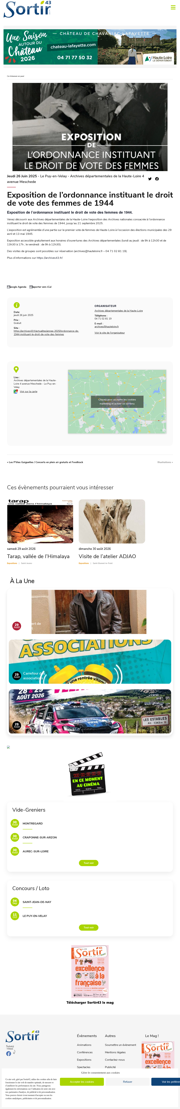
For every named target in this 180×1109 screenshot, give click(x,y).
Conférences (85, 1052)
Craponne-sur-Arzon (40, 837)
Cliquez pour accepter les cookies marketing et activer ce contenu (117, 401)
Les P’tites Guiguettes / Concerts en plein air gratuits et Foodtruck (45, 462)
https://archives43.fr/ (50, 258)
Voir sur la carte (28, 391)
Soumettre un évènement (120, 1045)
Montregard (33, 824)
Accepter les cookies (82, 1081)
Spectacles (83, 1067)
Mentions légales (115, 1052)
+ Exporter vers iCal (41, 287)
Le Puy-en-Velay (35, 916)
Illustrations (165, 462)
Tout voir (89, 863)
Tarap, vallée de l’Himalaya (38, 556)
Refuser (127, 1081)
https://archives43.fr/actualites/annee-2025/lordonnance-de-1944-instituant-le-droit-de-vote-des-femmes (46, 332)
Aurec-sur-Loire (36, 851)
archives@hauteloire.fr (107, 326)
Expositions (84, 1060)
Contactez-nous (115, 1060)
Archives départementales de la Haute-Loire (119, 310)
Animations (84, 1045)
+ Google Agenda (16, 287)
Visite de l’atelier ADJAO (107, 556)
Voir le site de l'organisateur (110, 332)
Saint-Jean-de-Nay (37, 902)
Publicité (110, 1067)
